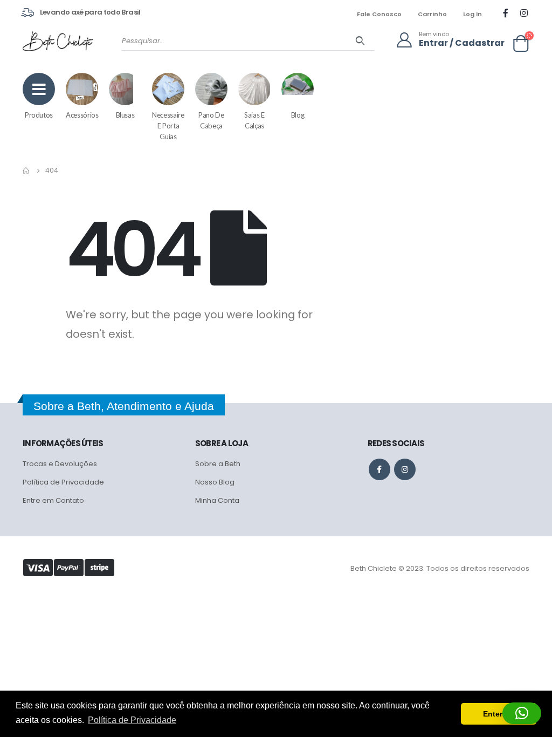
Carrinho (432, 14)
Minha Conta (217, 500)
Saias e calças (254, 120)
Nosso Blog (214, 482)
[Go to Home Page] (26, 170)
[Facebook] (505, 13)
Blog (298, 115)
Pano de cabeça (211, 120)
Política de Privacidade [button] (132, 720)
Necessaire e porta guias (168, 126)
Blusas (125, 115)
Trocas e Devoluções (60, 464)
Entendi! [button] (498, 713)
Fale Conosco (379, 14)
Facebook (379, 469)
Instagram (405, 469)
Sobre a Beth (217, 464)
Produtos (39, 115)
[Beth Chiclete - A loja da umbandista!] (58, 41)
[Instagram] (524, 13)
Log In (472, 14)
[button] (521, 713)
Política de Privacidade (63, 482)
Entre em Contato (53, 500)
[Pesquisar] (360, 41)
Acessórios (82, 115)
